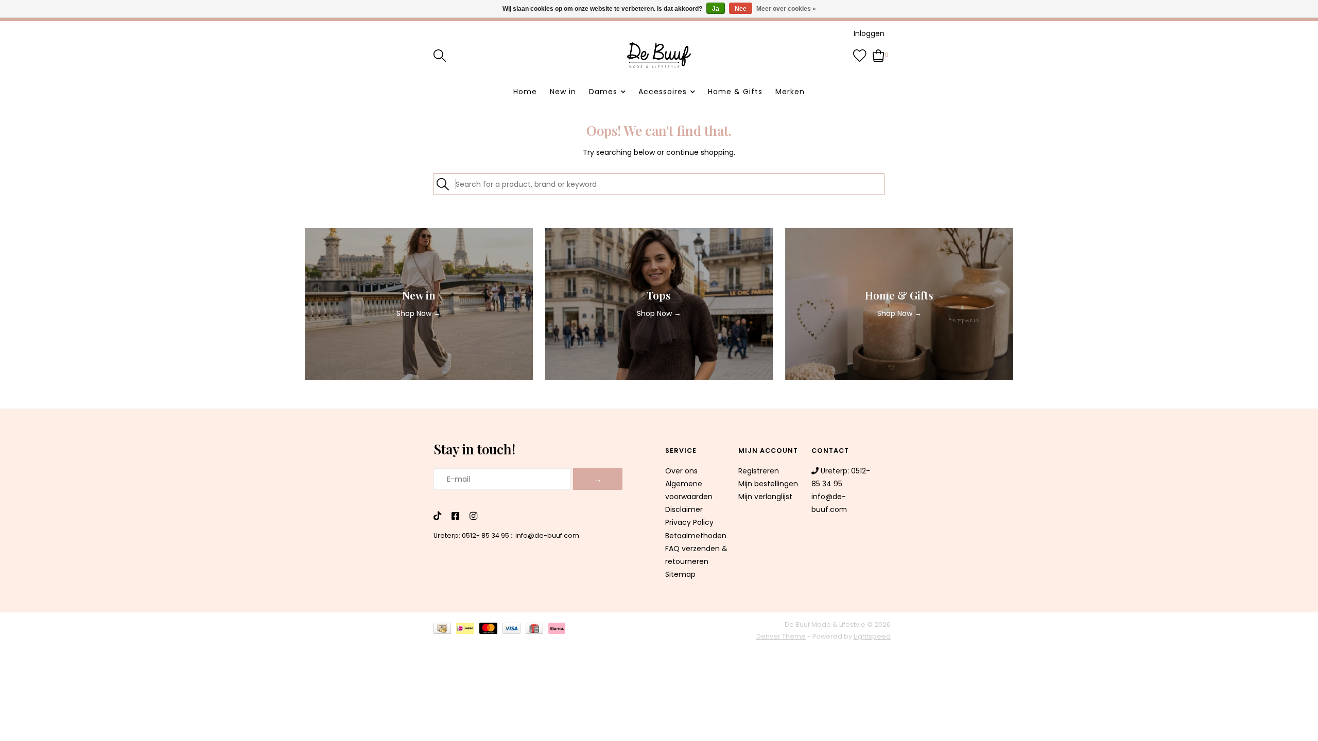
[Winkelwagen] (879, 54)
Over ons (681, 471)
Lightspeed (872, 636)
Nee (741, 8)
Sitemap (680, 574)
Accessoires (662, 91)
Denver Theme (781, 636)
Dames (603, 91)
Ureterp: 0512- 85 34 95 (471, 535)
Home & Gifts (735, 91)
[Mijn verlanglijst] (859, 54)
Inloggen (869, 33)
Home (525, 91)
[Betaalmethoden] (444, 630)
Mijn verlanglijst (765, 496)
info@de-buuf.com (547, 535)
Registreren (758, 471)
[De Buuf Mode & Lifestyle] (659, 55)
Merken (790, 91)
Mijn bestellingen (768, 484)
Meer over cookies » (786, 8)
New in (563, 91)
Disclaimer (684, 509)
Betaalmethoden (695, 536)
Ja (715, 8)
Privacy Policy (689, 522)
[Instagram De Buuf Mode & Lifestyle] (473, 516)
